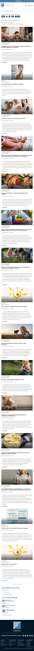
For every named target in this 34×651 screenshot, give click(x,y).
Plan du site (3, 645)
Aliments (28, 645)
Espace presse (6, 648)
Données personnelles (20, 648)
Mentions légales (13, 648)
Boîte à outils (6, 590)
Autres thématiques (30, 646)
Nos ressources (21, 640)
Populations (29, 641)
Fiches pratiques (7, 592)
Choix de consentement (29, 648)
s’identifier (26, 1)
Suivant (19, 584)
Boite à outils (20, 641)
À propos (2, 640)
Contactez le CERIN (4, 644)
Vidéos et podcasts (12, 644)
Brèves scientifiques (12, 641)
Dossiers (10, 645)
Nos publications (12, 640)
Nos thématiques (29, 640)
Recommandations (21, 645)
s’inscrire (31, 1)
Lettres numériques (21, 644)
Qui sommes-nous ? (4, 641)
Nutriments (29, 644)
